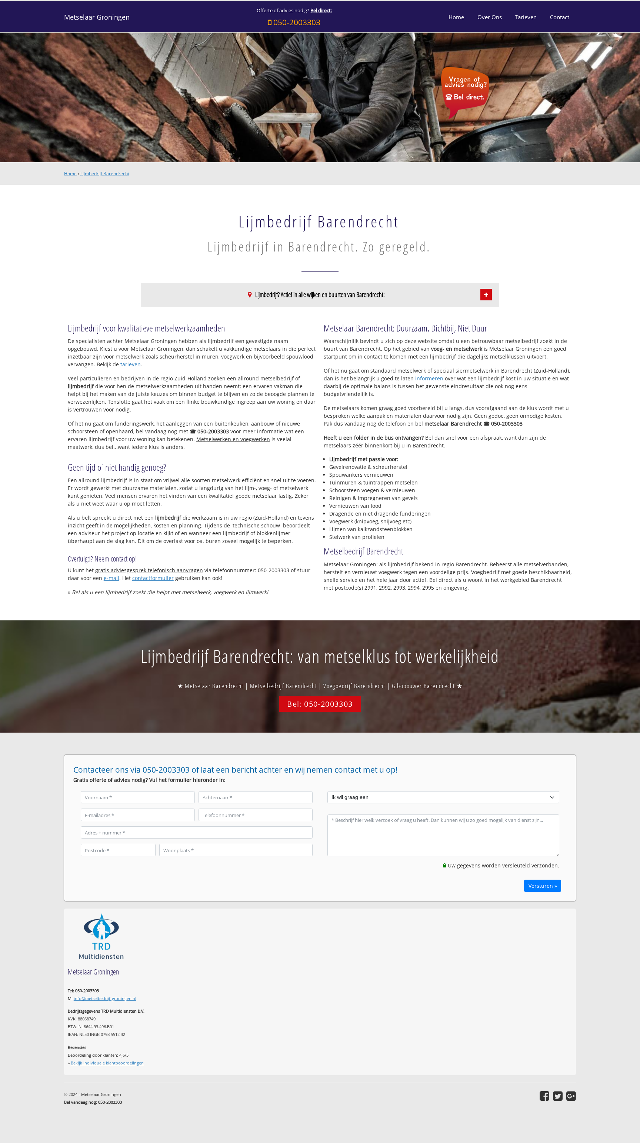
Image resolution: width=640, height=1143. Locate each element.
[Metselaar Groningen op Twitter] (558, 1096)
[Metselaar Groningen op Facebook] (544, 1096)
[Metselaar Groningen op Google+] (571, 1096)
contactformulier (153, 578)
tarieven (130, 364)
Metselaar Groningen (97, 17)
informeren (429, 378)
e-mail (111, 578)
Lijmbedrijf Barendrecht (104, 173)
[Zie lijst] (486, 294)
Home (70, 173)
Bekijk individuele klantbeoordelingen (107, 1063)
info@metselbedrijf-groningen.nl (105, 998)
